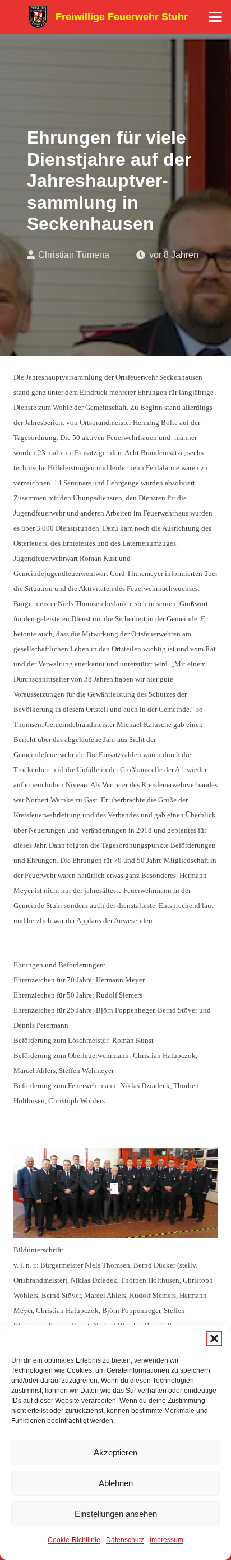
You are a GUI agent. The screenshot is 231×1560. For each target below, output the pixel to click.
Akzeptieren (115, 1452)
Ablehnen (116, 1483)
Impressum (166, 1540)
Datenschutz (125, 1540)
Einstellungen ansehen (116, 1514)
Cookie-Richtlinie (74, 1540)
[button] (214, 1338)
